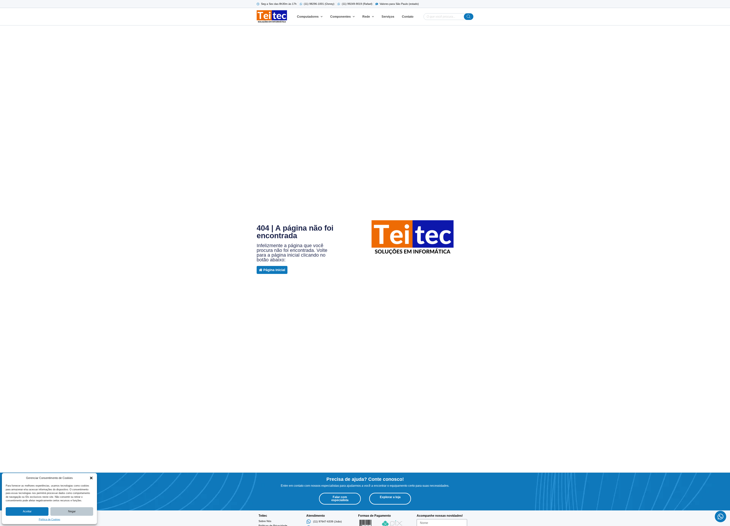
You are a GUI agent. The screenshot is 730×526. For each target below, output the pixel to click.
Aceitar (27, 511)
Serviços (388, 16)
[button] (91, 478)
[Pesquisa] (468, 16)
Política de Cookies (49, 519)
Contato (407, 16)
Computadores (308, 16)
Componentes (340, 16)
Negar (72, 511)
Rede (366, 16)
